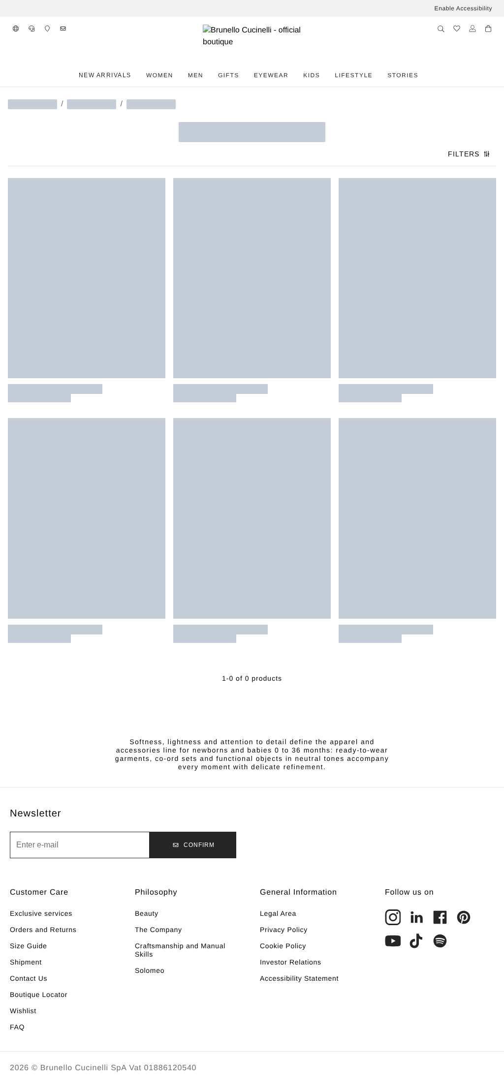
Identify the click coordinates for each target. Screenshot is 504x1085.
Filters (463, 154)
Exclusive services (41, 913)
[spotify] (440, 941)
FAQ (17, 1027)
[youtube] (393, 941)
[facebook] (440, 917)
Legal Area (278, 913)
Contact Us (28, 978)
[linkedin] (416, 917)
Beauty (146, 913)
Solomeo (149, 970)
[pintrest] (464, 917)
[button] (16, 28)
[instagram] (393, 917)
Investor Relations (290, 962)
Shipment (26, 962)
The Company (158, 930)
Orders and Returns (43, 930)
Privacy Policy (284, 930)
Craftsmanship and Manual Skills (180, 950)
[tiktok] (416, 941)
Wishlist (23, 1011)
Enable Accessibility (463, 8)
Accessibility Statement (299, 978)
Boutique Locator (38, 994)
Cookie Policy (283, 946)
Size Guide (28, 946)
